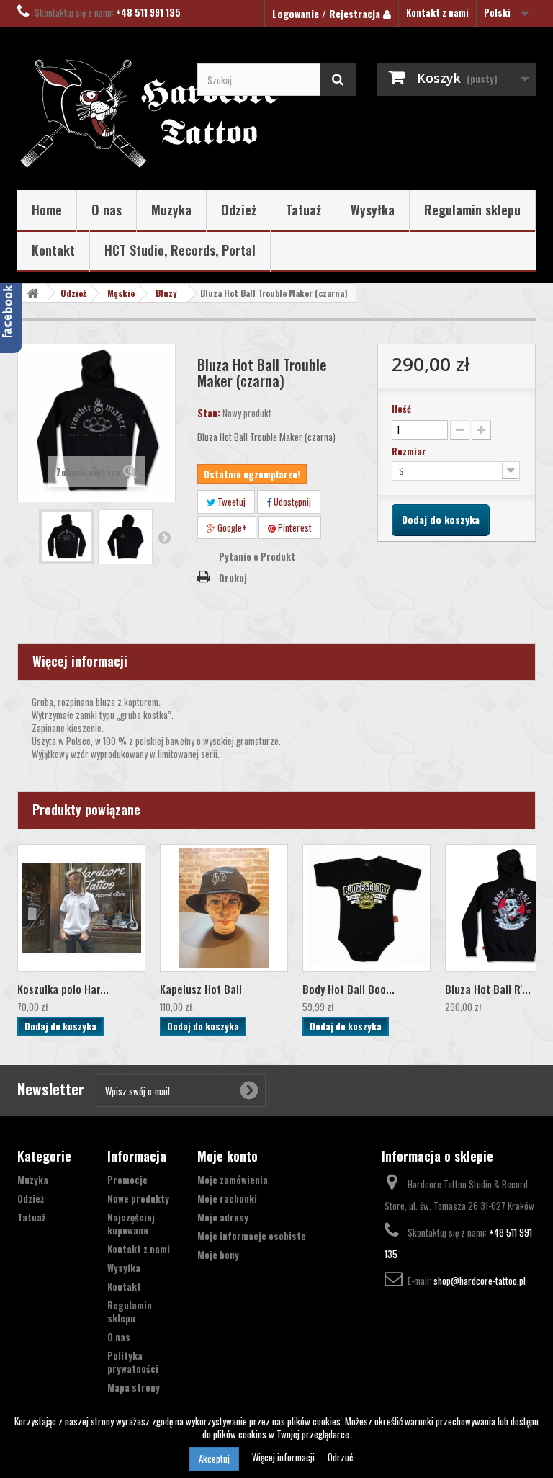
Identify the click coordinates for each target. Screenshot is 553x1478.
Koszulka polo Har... (63, 988)
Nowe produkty (138, 1198)
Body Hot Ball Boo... (348, 988)
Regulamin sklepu (472, 209)
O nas (106, 209)
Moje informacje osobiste (251, 1236)
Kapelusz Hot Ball (201, 988)
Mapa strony (133, 1387)
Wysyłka (373, 209)
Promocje (127, 1179)
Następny (164, 537)
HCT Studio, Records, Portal (180, 250)
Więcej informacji (284, 1457)
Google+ (231, 527)
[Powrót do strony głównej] (32, 293)
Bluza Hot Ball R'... (488, 988)
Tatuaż (303, 209)
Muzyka (171, 209)
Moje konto (227, 1156)
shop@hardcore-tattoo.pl (479, 1280)
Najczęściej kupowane (131, 1223)
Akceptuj (214, 1458)
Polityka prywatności (132, 1362)
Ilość (401, 408)
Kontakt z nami (437, 12)
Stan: (208, 412)
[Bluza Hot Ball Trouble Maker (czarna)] (66, 537)
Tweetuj (230, 501)
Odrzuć (340, 1457)
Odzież (238, 209)
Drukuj (233, 578)
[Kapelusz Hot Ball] (224, 908)
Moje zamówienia (232, 1179)
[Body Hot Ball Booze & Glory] (366, 908)
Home (47, 209)
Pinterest (294, 527)
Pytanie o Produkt (257, 556)
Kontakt (53, 250)
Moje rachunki (227, 1198)
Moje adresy (222, 1217)
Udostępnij (291, 501)
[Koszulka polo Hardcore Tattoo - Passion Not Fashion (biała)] (81, 908)
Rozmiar (410, 451)
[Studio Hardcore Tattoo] (96, 114)
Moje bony (218, 1254)
